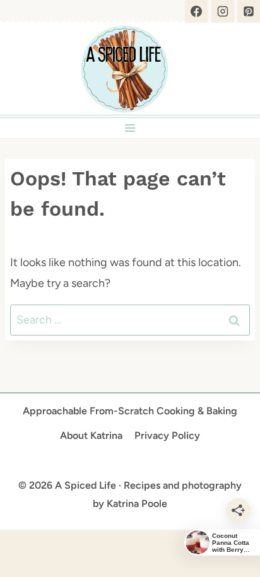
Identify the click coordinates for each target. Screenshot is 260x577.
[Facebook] (196, 11)
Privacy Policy (167, 435)
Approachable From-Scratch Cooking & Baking (130, 411)
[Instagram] (222, 11)
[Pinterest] (248, 11)
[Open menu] (130, 127)
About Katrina (91, 435)
